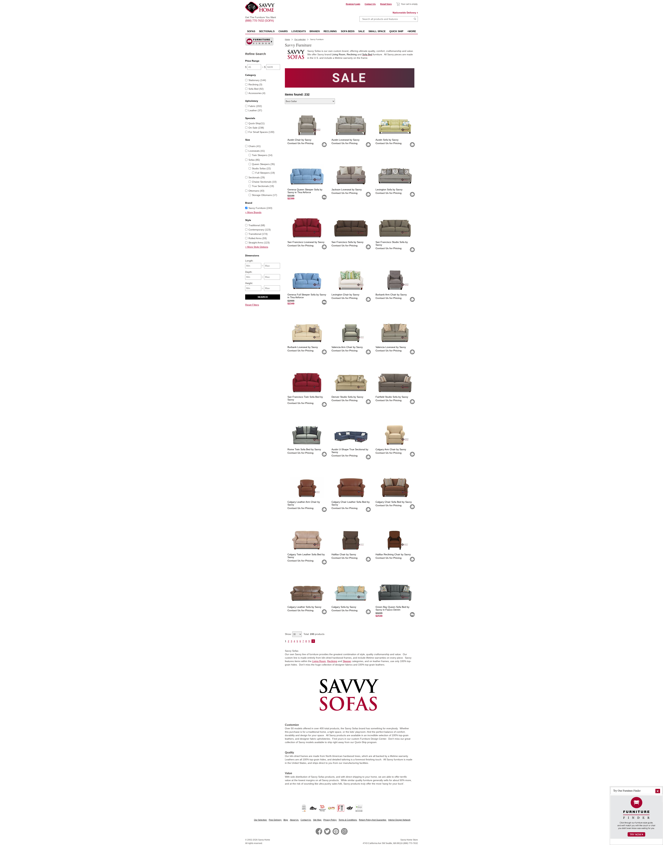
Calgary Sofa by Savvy (344, 607)
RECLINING (330, 31)
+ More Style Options (256, 247)
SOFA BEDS (347, 31)
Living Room (319, 661)
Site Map (317, 820)
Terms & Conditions (348, 820)
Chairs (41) (254, 146)
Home (287, 39)
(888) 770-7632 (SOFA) (260, 17)
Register (350, 4)
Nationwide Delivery (404, 12)
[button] (657, 791)
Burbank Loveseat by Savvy (302, 347)
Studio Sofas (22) (261, 168)
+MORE (411, 31)
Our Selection (260, 820)
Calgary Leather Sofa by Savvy (304, 607)
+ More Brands (253, 212)
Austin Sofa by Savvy (387, 139)
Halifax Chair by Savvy (344, 554)
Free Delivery (275, 820)
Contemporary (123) (259, 229)
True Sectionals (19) (263, 186)
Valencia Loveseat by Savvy (391, 347)
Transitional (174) (258, 234)
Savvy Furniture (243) (260, 208)
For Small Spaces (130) (261, 132)
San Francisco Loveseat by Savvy (305, 242)
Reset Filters (252, 304)
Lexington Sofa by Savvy (389, 189)
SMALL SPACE (377, 31)
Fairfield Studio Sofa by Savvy (392, 396)
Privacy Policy (330, 820)
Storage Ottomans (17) (264, 195)
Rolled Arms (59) (257, 238)
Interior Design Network (399, 820)
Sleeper (347, 661)
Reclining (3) (255, 84)
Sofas (251, 31)
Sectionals (267, 31)
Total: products (314, 634)
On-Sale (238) (256, 127)
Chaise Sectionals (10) (264, 181)
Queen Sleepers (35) (263, 164)
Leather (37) (255, 110)
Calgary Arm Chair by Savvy (391, 449)
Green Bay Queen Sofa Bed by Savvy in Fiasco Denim (392, 608)
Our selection (300, 39)
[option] (349, 78)
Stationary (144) (257, 80)
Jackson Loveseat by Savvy (347, 189)
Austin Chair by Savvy (299, 139)
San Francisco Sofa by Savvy (347, 242)
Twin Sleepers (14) (262, 155)
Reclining (332, 661)
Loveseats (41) (256, 150)
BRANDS (315, 31)
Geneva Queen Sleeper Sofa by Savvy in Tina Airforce (304, 191)
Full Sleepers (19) (265, 172)
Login (357, 4)
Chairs (283, 31)
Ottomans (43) (256, 190)
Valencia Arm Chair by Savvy (347, 347)
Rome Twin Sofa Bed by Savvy (304, 449)
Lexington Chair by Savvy (345, 294)
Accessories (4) (256, 93)
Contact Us (370, 4)
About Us (294, 820)
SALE (361, 31)
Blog (286, 820)
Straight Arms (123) (259, 242)
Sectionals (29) (256, 177)
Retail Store (386, 4)
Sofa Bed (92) (256, 88)
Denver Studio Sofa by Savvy (347, 396)
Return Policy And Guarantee (373, 820)
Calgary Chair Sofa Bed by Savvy (394, 502)
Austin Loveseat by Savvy (345, 139)
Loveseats (298, 31)
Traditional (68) (256, 225)
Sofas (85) (254, 159)
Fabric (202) (255, 106)
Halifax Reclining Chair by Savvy (393, 554)
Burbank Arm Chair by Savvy (391, 294)
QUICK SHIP (396, 31)
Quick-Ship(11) (256, 123)
